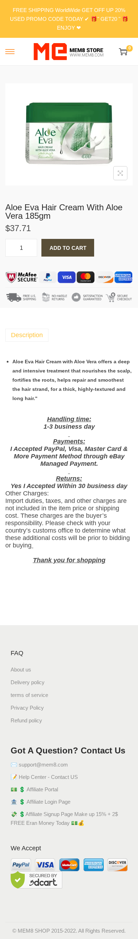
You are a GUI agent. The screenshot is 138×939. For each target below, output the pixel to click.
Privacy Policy (27, 708)
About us (21, 670)
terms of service (29, 695)
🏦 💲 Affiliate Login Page (40, 802)
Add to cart (68, 248)
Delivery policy (28, 682)
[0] (123, 51)
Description (27, 335)
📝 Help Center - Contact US (44, 777)
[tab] (69, 335)
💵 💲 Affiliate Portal (34, 789)
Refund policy (26, 720)
